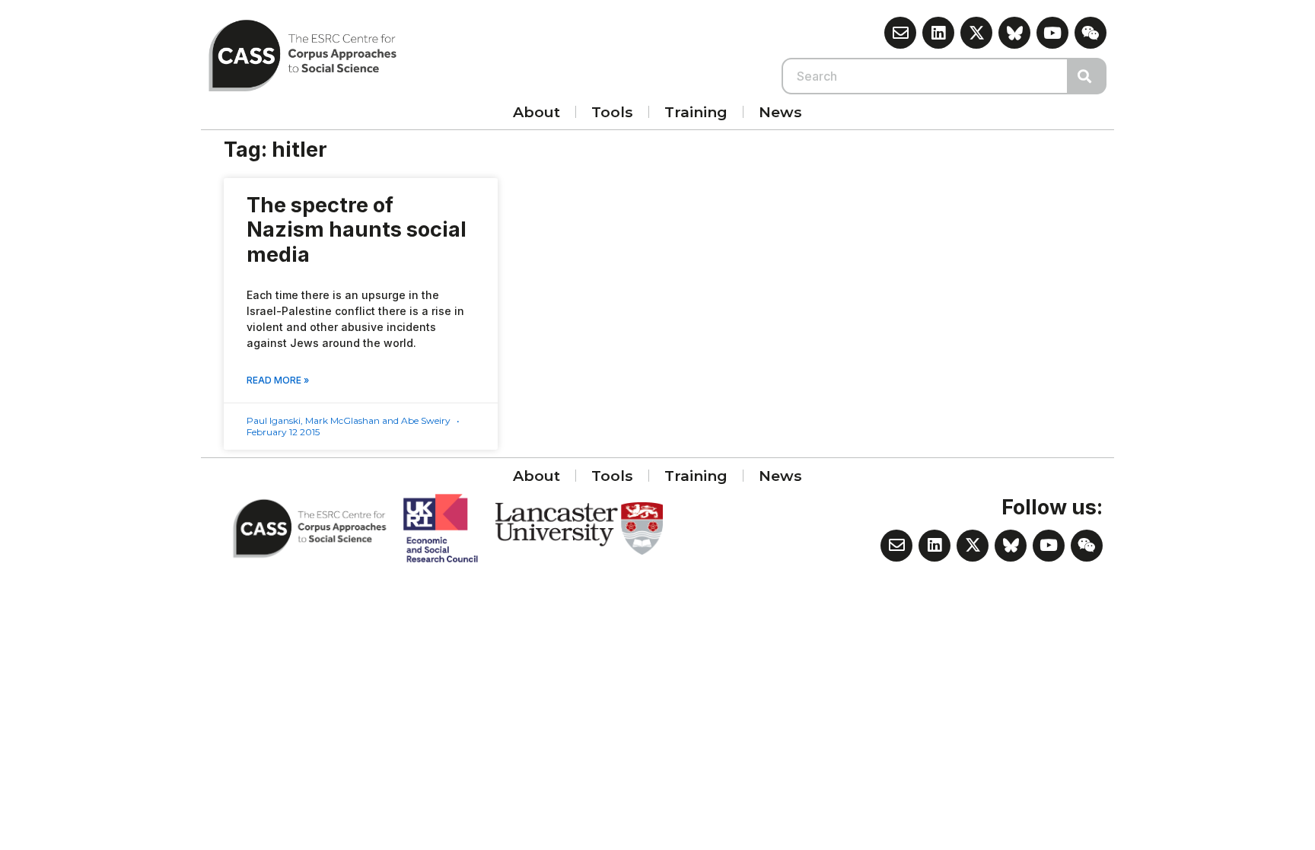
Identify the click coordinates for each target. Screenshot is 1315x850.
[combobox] (925, 76)
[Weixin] (1090, 33)
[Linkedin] (938, 33)
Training (696, 112)
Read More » (278, 380)
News (780, 112)
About (536, 112)
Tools (612, 112)
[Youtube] (1052, 33)
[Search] (1087, 76)
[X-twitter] (976, 33)
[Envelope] (900, 33)
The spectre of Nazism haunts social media (356, 230)
